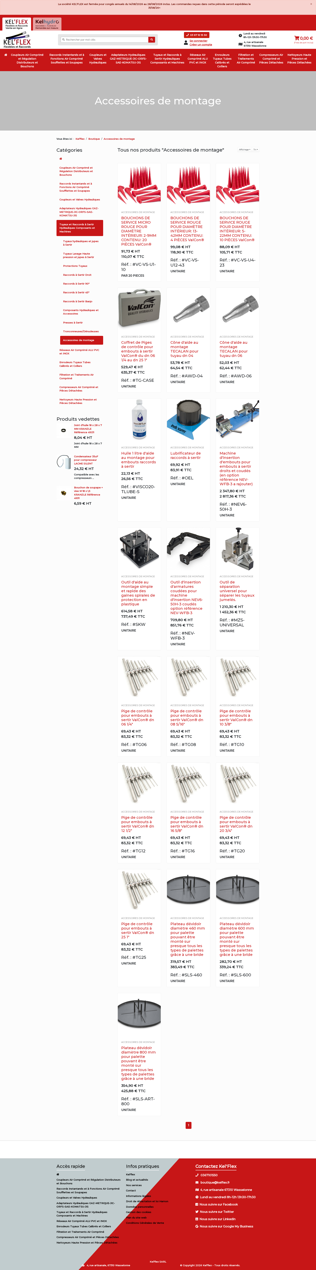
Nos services (134, 1185)
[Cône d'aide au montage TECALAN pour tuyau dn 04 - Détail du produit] (188, 309)
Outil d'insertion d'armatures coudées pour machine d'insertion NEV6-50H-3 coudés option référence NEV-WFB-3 (186, 597)
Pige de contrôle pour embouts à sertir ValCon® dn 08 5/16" (186, 717)
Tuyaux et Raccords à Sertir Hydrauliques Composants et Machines (167, 58)
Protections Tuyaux (75, 265)
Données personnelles (140, 1206)
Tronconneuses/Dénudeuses (81, 331)
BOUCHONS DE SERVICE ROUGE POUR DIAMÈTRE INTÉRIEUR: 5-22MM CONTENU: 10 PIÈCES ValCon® (237, 229)
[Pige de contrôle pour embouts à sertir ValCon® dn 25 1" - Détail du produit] (139, 890)
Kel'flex (80, 138)
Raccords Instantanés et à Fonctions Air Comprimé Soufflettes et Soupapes (66, 58)
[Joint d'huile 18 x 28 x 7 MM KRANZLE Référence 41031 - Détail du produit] (65, 430)
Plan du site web (136, 1217)
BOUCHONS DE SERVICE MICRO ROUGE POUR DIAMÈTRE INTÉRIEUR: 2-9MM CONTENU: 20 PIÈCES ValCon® (138, 231)
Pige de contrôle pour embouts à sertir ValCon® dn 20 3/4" (236, 824)
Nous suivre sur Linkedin (218, 1219)
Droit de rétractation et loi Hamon (147, 1201)
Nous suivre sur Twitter (217, 1212)
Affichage (244, 149)
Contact (131, 1190)
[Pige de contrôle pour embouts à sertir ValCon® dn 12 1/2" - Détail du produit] (139, 784)
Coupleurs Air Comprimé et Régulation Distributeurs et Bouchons (27, 60)
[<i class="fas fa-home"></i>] (6, 54)
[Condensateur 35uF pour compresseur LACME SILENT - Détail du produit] (65, 462)
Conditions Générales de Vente (145, 1222)
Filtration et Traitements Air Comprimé (246, 58)
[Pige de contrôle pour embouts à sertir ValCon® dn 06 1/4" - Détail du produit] (139, 677)
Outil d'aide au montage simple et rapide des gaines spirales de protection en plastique (138, 593)
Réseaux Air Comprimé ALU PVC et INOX (198, 58)
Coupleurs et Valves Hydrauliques (97, 58)
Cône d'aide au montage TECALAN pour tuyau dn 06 (234, 349)
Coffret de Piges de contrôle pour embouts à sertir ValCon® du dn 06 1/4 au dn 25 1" (138, 351)
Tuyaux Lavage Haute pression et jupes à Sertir (78, 255)
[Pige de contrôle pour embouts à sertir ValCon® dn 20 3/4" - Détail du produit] (237, 784)
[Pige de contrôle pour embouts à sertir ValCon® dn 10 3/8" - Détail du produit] (237, 677)
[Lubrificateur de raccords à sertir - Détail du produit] (188, 420)
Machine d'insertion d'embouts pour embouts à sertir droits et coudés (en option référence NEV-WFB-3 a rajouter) (236, 468)
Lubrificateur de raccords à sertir (185, 455)
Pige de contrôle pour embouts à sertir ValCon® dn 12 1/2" (137, 824)
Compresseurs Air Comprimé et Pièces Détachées (271, 58)
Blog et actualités (137, 1179)
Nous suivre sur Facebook (219, 1204)
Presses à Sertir (73, 322)
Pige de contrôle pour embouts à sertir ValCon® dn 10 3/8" (236, 717)
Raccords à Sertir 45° (76, 292)
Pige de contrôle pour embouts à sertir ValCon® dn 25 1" (137, 930)
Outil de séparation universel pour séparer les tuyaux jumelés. (237, 591)
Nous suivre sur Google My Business (226, 1226)
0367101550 (209, 1175)
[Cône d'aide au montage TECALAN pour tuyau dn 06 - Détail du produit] (237, 309)
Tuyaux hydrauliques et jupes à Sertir (81, 243)
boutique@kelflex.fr (215, 1182)
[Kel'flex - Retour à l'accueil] (17, 32)
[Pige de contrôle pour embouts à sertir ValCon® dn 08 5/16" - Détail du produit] (188, 677)
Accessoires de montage (78, 340)
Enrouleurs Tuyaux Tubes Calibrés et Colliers (222, 60)
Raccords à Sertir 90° (76, 283)
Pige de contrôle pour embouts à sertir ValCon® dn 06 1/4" (137, 717)
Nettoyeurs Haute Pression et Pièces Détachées (299, 58)
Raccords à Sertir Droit (77, 274)
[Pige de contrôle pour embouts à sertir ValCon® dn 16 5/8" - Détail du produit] (188, 784)
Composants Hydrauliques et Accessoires (81, 312)
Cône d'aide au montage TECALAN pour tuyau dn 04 (184, 349)
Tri (254, 149)
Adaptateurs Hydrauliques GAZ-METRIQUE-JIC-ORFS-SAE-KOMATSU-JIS (128, 58)
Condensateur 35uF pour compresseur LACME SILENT (86, 460)
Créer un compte (201, 44)
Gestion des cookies (138, 1212)
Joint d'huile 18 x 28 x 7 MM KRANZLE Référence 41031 (88, 429)
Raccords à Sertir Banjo (77, 301)
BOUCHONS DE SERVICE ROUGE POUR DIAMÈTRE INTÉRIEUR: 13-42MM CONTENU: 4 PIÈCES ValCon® (187, 229)
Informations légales (138, 1195)
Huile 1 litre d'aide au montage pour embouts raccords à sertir (138, 460)
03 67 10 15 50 (198, 34)
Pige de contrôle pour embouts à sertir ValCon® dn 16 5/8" (186, 824)
